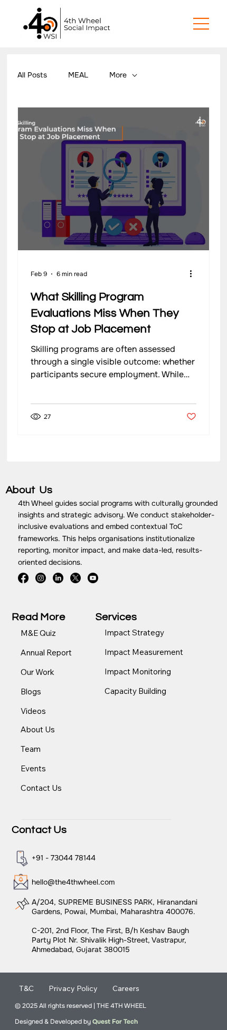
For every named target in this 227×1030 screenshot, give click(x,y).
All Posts (32, 75)
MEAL (78, 75)
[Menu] (201, 24)
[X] (75, 578)
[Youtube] (93, 578)
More (118, 75)
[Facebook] (23, 578)
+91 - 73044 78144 (64, 857)
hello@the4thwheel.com (73, 882)
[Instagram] (40, 578)
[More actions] (194, 274)
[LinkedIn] (58, 578)
